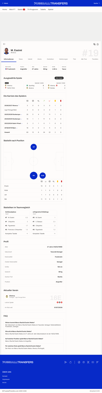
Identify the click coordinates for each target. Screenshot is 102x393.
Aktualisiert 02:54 (95, 391)
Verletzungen (63, 59)
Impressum (6, 379)
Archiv (4, 382)
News (21, 59)
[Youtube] (92, 362)
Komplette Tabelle (11, 233)
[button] (5, 3)
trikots (39, 59)
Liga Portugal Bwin (10, 110)
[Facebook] (78, 362)
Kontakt (4, 376)
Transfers (95, 59)
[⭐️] (97, 44)
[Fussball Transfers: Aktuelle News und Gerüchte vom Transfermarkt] (51, 3)
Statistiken (50, 59)
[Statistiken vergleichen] (94, 44)
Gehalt (30, 59)
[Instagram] (83, 362)
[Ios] (70, 362)
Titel (74, 59)
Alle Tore (84, 59)
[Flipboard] (97, 362)
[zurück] (4, 44)
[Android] (65, 362)
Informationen (9, 59)
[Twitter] (88, 362)
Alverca (13, 52)
